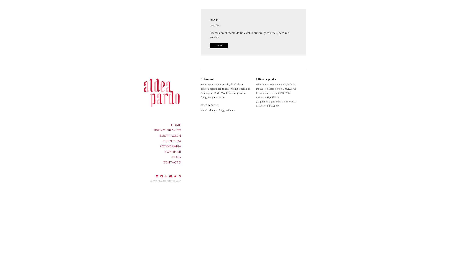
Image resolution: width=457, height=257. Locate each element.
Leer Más (219, 45)
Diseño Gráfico (167, 130)
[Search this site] (180, 176)
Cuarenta (261, 97)
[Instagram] (162, 176)
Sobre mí (173, 151)
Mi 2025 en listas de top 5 (270, 84)
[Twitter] (175, 176)
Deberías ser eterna (267, 93)
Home (176, 125)
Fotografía (170, 146)
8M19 (214, 20)
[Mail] (171, 176)
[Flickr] (157, 176)
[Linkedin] (166, 176)
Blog (176, 157)
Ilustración (170, 135)
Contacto (172, 162)
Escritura (171, 141)
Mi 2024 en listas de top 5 (270, 88)
